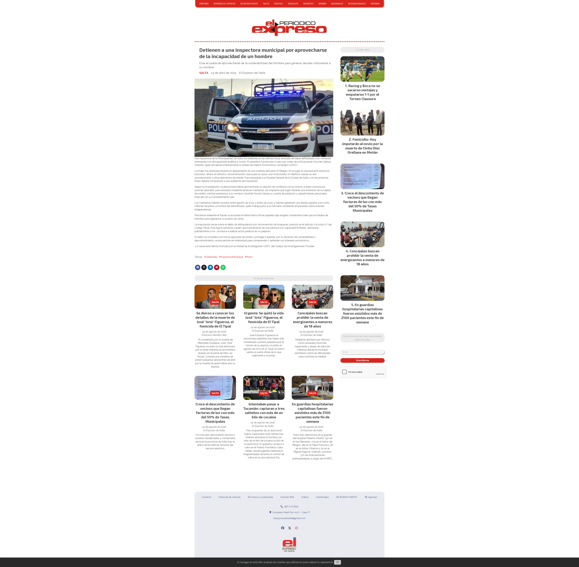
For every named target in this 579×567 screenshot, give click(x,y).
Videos (305, 496)
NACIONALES (337, 3)
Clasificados (322, 496)
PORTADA (204, 3)
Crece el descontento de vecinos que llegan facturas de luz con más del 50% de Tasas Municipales (215, 412)
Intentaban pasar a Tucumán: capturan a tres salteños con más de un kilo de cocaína (264, 410)
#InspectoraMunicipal (231, 257)
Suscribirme (362, 360)
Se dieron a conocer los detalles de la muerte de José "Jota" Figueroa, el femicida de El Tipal (215, 319)
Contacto (206, 496)
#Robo (249, 257)
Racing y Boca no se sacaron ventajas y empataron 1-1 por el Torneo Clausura (363, 92)
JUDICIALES (293, 3)
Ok (337, 562)
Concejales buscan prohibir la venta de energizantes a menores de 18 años (312, 319)
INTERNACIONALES (357, 3)
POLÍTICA (278, 3)
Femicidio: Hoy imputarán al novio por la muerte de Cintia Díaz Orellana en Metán (362, 145)
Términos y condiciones (260, 496)
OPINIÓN (322, 3)
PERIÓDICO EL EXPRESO (224, 3)
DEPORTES (308, 3)
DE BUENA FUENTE (249, 3)
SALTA (266, 3)
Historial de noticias (229, 496)
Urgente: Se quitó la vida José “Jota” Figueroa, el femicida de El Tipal (264, 317)
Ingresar (372, 496)
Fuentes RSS (287, 496)
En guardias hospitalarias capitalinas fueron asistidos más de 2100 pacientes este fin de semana (312, 412)
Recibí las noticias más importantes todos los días (362, 338)
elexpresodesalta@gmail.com (289, 518)
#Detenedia (210, 257)
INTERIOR (375, 3)
